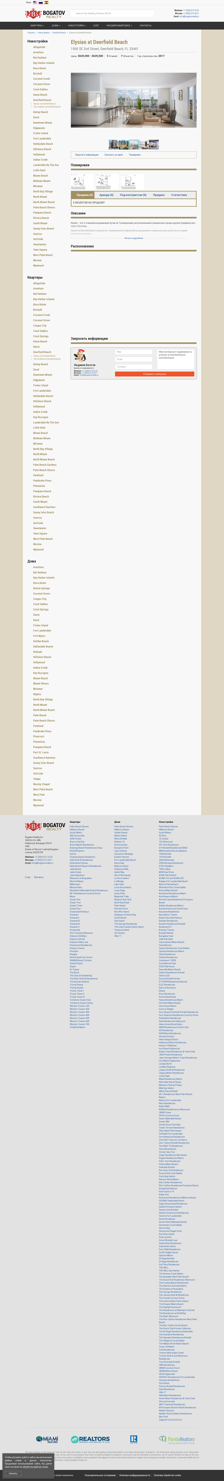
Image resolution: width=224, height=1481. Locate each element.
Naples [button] (37, 694)
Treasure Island (121, 930)
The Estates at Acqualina (171, 1289)
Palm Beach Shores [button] (44, 207)
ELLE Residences (167, 984)
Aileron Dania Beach (168, 884)
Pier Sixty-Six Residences (171, 1170)
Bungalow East (166, 936)
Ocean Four (75, 908)
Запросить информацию (87, 154)
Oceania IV (75, 924)
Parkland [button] (38, 475)
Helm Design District (168, 1039)
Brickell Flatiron (77, 851)
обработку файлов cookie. (35, 1467)
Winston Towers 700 (79, 1024)
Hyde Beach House (79, 863)
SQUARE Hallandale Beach (171, 1200)
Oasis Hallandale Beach (170, 1118)
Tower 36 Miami (166, 1346)
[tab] (46, 47)
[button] (193, 63)
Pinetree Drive (121, 908)
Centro (73, 854)
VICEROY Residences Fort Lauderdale (177, 1377)
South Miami (76, 832)
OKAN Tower (165, 1112)
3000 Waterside (166, 860)
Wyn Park (163, 1416)
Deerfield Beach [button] (42, 100)
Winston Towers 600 (79, 1021)
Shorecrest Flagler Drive (170, 1231)
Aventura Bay (120, 845)
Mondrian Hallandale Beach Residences (89, 890)
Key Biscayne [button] (40, 417)
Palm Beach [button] (39, 715)
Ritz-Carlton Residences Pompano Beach (179, 1185)
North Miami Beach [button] (44, 202)
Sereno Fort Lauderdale (170, 1216)
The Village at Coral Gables (172, 1340)
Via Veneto (119, 933)
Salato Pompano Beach (170, 1207)
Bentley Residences (168, 921)
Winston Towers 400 (79, 1015)
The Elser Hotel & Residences (84, 978)
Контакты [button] (145, 25)
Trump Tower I (77, 991)
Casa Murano (165, 945)
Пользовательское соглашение (100, 1475)
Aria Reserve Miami (168, 896)
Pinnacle (74, 951)
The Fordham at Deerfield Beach (47, 107)
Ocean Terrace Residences (172, 1127)
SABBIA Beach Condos (81, 960)
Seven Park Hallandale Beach (173, 1222)
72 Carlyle (163, 838)
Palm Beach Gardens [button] (45, 464)
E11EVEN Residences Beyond (173, 981)
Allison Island (120, 835)
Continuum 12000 (167, 960)
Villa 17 (117, 936)
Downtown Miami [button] (42, 122)
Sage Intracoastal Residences (173, 1204)
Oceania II (74, 918)
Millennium (75, 884)
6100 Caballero (166, 866)
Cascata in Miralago (123, 854)
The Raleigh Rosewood (170, 1307)
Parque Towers (77, 948)
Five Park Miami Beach (170, 1003)
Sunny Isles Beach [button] (43, 228)
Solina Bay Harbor (167, 1246)
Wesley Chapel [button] (41, 784)
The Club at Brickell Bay (81, 975)
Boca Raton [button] (39, 68)
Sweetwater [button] (39, 244)
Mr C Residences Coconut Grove (85, 893)
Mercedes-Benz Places (170, 1082)
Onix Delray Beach (167, 1149)
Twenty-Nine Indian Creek (171, 1353)
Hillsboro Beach (77, 829)
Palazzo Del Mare (78, 936)
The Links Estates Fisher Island (129, 927)
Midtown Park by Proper (170, 1085)
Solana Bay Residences (170, 1243)
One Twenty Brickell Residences (174, 1143)
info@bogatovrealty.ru (189, 16)
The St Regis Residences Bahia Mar (176, 1331)
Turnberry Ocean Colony (81, 1003)
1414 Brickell (165, 857)
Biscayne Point (121, 848)
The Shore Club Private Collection (175, 1328)
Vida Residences (167, 1389)
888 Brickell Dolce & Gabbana (173, 851)
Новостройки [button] (76, 25)
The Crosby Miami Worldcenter (173, 1283)
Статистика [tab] (179, 195)
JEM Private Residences (170, 1054)
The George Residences (125, 924)
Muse (72, 896)
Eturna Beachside (167, 997)
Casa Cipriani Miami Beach (171, 942)
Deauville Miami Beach (170, 969)
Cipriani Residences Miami (171, 951)
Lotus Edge (119, 890)
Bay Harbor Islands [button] (44, 62)
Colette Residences (168, 957)
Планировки (134, 154)
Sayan (73, 966)
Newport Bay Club (122, 899)
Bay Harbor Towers (168, 915)
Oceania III (75, 921)
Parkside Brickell (167, 1167)
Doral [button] (36, 117)
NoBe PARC (164, 1106)
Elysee (162, 991)
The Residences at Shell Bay (172, 1313)
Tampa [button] (37, 778)
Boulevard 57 (165, 927)
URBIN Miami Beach (168, 1371)
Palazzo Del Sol (77, 939)
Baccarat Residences (169, 911)
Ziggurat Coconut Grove (170, 1419)
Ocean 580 (164, 1121)
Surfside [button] (38, 239)
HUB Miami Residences (170, 1033)
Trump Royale (76, 988)
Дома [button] (55, 25)
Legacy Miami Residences (171, 1073)
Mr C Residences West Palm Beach (175, 1094)
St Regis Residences (168, 1261)
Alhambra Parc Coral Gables (172, 887)
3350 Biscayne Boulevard (171, 863)
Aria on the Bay (77, 842)
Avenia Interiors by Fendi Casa (173, 908)
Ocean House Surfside (169, 1124)
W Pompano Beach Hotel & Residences (177, 1407)
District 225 (164, 975)
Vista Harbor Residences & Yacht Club (177, 1398)
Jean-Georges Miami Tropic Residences (178, 1057)
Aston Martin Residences (82, 845)
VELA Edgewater (167, 1374)
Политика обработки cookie (167, 1475)
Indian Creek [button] (40, 159)
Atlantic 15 (119, 842)
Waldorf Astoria (166, 1410)
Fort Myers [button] (39, 635)
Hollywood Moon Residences (172, 1042)
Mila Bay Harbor (166, 1088)
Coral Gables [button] (40, 89)
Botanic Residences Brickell (172, 924)
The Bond (74, 972)
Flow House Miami (167, 1006)
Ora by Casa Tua (167, 1152)
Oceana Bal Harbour (79, 911)
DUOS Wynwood (166, 966)
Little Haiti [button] (39, 170)
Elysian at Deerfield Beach (44, 104)
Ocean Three (76, 905)
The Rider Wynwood (168, 1316)
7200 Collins (165, 869)
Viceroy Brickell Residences (172, 1386)
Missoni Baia (76, 887)
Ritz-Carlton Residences (170, 1182)
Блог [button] (96, 25)
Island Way (119, 872)
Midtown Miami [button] (41, 181)
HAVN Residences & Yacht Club (174, 1027)
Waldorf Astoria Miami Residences (175, 1413)
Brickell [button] (37, 73)
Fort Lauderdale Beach (125, 860)
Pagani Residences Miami (171, 1158)
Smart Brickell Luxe (168, 1240)
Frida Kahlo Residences (170, 1018)
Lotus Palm (119, 893)
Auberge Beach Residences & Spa (86, 848)
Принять (13, 1473)
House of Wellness (168, 1045)
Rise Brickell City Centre (81, 957)
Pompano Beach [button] (42, 212)
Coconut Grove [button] (41, 84)
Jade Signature (77, 875)
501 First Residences (169, 845)
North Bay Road (121, 902)
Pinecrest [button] (38, 736)
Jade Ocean (75, 872)
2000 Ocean (75, 838)
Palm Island (119, 905)
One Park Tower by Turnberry (173, 1140)
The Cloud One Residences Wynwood (177, 1280)
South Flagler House (168, 1252)
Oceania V (75, 927)
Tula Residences (167, 1350)
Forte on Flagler (166, 1009)
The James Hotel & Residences (174, 1295)
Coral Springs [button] (41, 336)
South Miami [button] (40, 223)
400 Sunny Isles (77, 835)
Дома (117, 822)
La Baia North (165, 1064)
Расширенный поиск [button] (118, 25)
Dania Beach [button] (40, 94)
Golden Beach (121, 832)
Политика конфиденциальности (134, 1475)
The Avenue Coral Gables (171, 1273)
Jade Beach (75, 869)
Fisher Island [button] (40, 133)
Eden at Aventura (167, 988)
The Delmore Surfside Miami (173, 1286)
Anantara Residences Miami (172, 893)
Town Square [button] (40, 249)
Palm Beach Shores (79, 826)
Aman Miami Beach (168, 890)
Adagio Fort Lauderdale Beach (173, 881)
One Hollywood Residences (172, 1137)
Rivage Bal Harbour (168, 1188)
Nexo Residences (167, 1103)
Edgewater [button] (39, 128)
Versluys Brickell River (169, 1380)
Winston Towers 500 (79, 1018)
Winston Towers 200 (79, 1009)
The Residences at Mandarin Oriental (176, 1310)
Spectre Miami (166, 1255)
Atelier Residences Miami (171, 905)
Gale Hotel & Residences (81, 860)
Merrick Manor (77, 881)
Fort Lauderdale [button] (42, 138)
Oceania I (74, 915)
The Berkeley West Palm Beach (174, 1277)
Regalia (73, 954)
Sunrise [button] (37, 233)
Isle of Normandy (122, 875)
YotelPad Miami (77, 1027)
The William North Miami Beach (174, 1343)
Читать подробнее (133, 238)
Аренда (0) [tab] (107, 195)
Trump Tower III (77, 997)
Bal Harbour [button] (39, 57)
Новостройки (166, 822)
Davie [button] (36, 346)
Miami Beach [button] (40, 175)
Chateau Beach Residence (82, 857)
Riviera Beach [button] (41, 217)
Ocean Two (75, 902)
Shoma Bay (164, 1228)
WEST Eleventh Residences (172, 1404)
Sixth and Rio (165, 1237)
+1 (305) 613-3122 (191, 10)
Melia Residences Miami (170, 1079)
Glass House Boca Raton (170, 1024)
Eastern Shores (121, 857)
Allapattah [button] (39, 47)
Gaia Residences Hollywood (172, 1021)
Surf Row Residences (169, 1264)
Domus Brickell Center (169, 978)
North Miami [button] (40, 196)
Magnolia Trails (121, 896)
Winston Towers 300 (79, 1012)
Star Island (119, 921)
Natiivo (162, 1097)
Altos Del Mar (120, 838)
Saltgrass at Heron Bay (125, 915)
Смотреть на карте (113, 154)
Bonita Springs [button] (41, 588)
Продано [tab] (159, 195)
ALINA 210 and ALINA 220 (171, 878)
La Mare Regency (167, 1067)
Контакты (39, 877)
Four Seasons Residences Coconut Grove (178, 1015)
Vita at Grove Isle (167, 1401)
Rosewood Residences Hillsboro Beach (177, 1197)
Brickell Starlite (166, 933)
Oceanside (75, 930)
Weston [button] (37, 260)
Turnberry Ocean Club (80, 1000)
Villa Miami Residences (170, 1395)
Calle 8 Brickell (166, 939)
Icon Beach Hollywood (169, 1048)
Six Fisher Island (166, 1234)
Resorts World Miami (169, 1179)
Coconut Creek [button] (41, 78)
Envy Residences (167, 994)
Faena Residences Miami (171, 1000)
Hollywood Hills (121, 869)
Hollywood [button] (39, 154)
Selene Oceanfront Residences (174, 1213)
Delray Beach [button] (40, 112)
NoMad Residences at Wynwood (174, 1109)
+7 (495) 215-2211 (191, 13)
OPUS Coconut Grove (169, 1115)
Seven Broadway (167, 1219)
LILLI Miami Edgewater (169, 1061)
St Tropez (74, 969)
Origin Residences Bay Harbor (173, 1155)
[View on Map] (140, 49)
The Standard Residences (171, 1334)
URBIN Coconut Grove (169, 1368)
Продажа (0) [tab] (84, 195)
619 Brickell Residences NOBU (173, 848)
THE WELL (164, 1267)
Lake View (119, 884)
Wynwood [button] (38, 265)
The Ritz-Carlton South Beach (173, 1325)
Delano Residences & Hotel (172, 972)
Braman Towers (166, 930)
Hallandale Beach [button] (43, 143)
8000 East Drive (166, 872)
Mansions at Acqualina (81, 878)
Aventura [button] (38, 52)
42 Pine (162, 835)
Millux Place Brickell (168, 1091)
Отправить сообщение (154, 374)
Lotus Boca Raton (122, 887)
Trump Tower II (77, 994)
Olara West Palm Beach (170, 1130)
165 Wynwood (165, 842)
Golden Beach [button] (41, 641)
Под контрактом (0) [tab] (133, 195)
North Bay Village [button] (43, 191)
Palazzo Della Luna (79, 942)
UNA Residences (167, 1365)
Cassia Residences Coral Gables (174, 948)
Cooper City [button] (39, 325)
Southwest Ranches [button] (44, 507)
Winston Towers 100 (79, 1006)
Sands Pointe (76, 963)
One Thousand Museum (81, 933)
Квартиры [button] (36, 25)
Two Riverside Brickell (169, 1362)
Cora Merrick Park (167, 963)
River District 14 (166, 1191)
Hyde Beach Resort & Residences (85, 866)
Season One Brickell (168, 1210)
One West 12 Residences (171, 1146)
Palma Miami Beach (168, 1164)
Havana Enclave (166, 1036)
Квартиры (75, 822)
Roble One (164, 1194)
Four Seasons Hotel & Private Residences (178, 1012)
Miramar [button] (38, 186)
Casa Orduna (120, 851)
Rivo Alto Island (121, 911)
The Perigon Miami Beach (171, 1304)
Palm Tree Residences (169, 1161)
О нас (27, 877)
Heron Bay (119, 863)
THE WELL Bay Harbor (169, 1270)
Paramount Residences (81, 945)
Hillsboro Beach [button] (42, 149)
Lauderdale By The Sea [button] (46, 165)
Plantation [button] (39, 485)
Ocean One (75, 899)
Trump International (79, 981)
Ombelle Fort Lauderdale (171, 1134)
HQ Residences (166, 1030)
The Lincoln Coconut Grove (172, 1298)
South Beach (120, 918)
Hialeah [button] (37, 651)
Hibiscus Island (121, 866)
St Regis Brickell (166, 1258)
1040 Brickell (165, 854)
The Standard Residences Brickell (175, 1337)
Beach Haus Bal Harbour (170, 918)
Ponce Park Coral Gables (170, 1173)
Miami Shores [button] (41, 683)
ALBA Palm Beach (167, 875)
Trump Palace (76, 984)
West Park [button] (39, 794)
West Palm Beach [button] (43, 255)
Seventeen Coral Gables (170, 1225)
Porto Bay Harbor (167, 1176)
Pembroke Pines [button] (42, 480)
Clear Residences (167, 954)
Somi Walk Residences (170, 1249)
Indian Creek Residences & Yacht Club (177, 1051)
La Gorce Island (121, 878)
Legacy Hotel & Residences (172, 1070)
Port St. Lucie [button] (41, 752)
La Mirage (119, 881)
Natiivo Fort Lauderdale (170, 1100)
